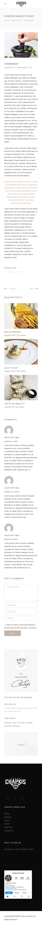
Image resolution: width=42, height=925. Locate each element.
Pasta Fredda (12, 332)
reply (17, 437)
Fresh (14, 268)
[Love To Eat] (21, 352)
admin (22, 335)
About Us (7, 817)
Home (6, 20)
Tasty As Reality (14, 403)
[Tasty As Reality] (21, 387)
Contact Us (8, 831)
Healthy (30, 723)
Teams (7, 820)
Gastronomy (16, 20)
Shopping (16, 726)
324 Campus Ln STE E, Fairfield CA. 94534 (18, 849)
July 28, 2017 (9, 67)
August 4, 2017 (10, 335)
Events (7, 824)
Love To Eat (11, 368)
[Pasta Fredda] (21, 316)
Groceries (21, 723)
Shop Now (8, 827)
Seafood (7, 726)
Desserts (7, 268)
